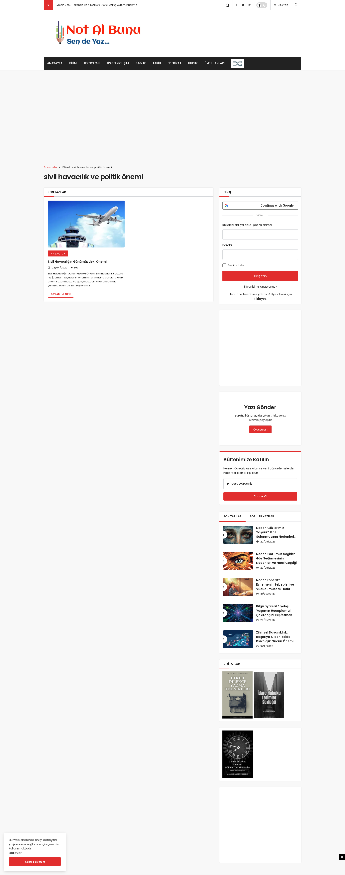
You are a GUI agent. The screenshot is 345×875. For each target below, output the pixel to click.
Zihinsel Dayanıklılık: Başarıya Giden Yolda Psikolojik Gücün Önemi (274, 636)
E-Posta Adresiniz (239, 483)
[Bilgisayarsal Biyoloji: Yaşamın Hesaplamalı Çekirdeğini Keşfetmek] (238, 613)
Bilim (73, 63)
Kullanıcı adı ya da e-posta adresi (247, 225)
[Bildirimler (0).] (296, 4)
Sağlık (141, 63)
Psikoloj (60, 5)
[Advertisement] (228, 33)
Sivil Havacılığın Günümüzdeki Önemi (77, 261)
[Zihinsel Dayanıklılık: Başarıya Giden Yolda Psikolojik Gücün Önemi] (238, 639)
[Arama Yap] (228, 5)
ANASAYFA (54, 63)
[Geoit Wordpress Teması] (100, 33)
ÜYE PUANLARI (214, 63)
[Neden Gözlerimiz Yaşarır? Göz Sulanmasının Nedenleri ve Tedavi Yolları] (238, 535)
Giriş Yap (282, 5)
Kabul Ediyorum (35, 861)
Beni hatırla (235, 265)
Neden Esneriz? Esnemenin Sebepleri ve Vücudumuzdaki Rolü (275, 584)
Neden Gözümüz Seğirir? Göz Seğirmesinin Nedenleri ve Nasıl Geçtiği (276, 558)
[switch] (261, 5)
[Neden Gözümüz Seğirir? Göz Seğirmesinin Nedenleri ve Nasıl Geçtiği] (238, 561)
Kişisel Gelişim (117, 63)
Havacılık (58, 253)
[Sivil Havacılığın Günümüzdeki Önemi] (86, 224)
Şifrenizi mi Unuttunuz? (260, 286)
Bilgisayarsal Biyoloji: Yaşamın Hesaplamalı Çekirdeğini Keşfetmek (274, 610)
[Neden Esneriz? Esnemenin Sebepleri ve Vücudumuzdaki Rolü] (238, 587)
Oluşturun (260, 429)
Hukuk (193, 63)
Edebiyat (174, 63)
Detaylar (15, 853)
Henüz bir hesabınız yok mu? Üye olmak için (260, 296)
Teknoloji (91, 63)
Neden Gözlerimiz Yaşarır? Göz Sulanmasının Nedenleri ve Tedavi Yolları (275, 534)
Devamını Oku (61, 294)
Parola (227, 245)
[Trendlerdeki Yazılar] (48, 5)
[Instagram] (249, 5)
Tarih (157, 63)
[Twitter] (243, 5)
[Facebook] (236, 5)
